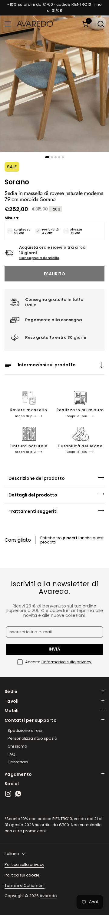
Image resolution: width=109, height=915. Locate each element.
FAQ (11, 754)
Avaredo (48, 896)
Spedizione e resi (25, 730)
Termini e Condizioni (25, 885)
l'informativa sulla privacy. (66, 662)
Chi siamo (17, 746)
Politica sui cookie (22, 875)
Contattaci (18, 762)
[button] (86, 24)
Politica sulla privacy (24, 864)
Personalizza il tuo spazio (32, 738)
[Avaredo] (35, 24)
